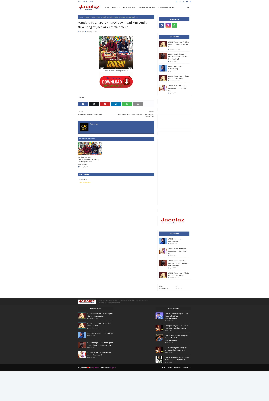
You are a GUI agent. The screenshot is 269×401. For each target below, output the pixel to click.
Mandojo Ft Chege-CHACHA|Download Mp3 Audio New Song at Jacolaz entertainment (88, 160)
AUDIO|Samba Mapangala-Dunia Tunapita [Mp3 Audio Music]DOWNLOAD (176, 316)
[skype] (190, 2)
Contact (91, 2)
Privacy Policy (187, 367)
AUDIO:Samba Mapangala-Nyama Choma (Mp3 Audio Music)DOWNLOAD (176, 338)
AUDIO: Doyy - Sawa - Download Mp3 (175, 67)
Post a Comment (84, 182)
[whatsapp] (174, 25)
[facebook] (176, 2)
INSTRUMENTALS (164, 288)
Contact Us (177, 367)
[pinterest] (187, 2)
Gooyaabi (113, 368)
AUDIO (161, 286)
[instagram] (183, 2)
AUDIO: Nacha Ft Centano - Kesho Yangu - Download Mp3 (177, 88)
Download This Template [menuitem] (147, 7)
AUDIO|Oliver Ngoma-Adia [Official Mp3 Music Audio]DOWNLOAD (177, 359)
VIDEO (177, 286)
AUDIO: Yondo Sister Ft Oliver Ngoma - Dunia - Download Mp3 (178, 44)
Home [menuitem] (107, 7)
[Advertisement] (174, 172)
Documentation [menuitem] (128, 7)
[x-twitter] (180, 2)
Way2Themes (95, 368)
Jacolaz (82, 31)
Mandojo (86, 17)
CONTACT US (178, 288)
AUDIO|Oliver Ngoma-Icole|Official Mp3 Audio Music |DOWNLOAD (177, 327)
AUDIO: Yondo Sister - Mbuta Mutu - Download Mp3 (178, 77)
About (85, 2)
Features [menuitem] (115, 7)
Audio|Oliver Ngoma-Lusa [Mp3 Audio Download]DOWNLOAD (176, 349)
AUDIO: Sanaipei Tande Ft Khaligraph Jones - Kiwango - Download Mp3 (178, 56)
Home (79, 2)
